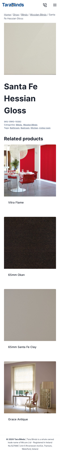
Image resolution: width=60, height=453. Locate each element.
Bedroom (25, 128)
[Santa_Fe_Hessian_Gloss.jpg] (30, 49)
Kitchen (34, 128)
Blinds (19, 125)
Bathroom (15, 128)
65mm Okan (16, 274)
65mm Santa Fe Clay (22, 347)
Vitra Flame (16, 202)
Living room (44, 128)
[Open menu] (55, 5)
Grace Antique (18, 419)
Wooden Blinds (30, 125)
